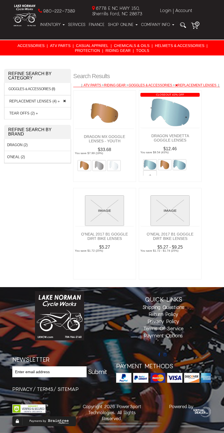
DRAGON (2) (17, 145)
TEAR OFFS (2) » (22, 113)
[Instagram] (165, 355)
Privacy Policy (163, 321)
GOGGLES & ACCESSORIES (151, 85)
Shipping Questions (163, 307)
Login (165, 10)
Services (77, 24)
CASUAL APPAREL (92, 45)
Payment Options (163, 335)
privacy (22, 389)
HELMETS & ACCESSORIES (179, 45)
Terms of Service (163, 328)
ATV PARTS (60, 45)
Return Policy (163, 314)
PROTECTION (87, 50)
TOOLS (142, 50)
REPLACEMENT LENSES (197, 85)
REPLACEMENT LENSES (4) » (33, 101)
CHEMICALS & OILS (131, 45)
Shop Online (121, 24)
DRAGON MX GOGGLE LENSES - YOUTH (104, 138)
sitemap (68, 389)
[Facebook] (159, 355)
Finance (97, 24)
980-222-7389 (59, 10)
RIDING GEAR (118, 50)
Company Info (156, 24)
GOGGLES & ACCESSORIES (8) (31, 89)
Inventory (51, 24)
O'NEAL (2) (16, 157)
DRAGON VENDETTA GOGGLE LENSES (170, 138)
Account (183, 10)
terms (45, 389)
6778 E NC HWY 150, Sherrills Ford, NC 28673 (117, 10)
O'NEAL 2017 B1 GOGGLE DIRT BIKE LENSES (104, 236)
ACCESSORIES (31, 45)
